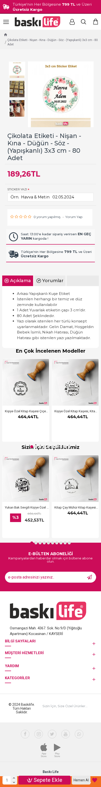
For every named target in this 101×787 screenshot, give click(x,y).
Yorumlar (52, 280)
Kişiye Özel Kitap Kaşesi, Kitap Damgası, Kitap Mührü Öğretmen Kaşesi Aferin (76, 411)
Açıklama (20, 280)
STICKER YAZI (17, 189)
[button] (31, 446)
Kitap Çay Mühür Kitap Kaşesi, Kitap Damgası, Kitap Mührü (76, 507)
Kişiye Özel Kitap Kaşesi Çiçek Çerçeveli (27, 411)
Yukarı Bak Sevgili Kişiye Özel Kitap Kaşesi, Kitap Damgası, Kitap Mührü (27, 507)
